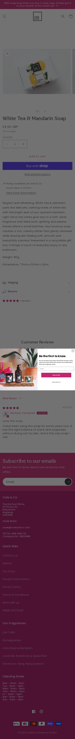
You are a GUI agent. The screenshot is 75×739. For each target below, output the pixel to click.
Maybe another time (56, 382)
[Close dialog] (73, 350)
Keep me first (56, 375)
